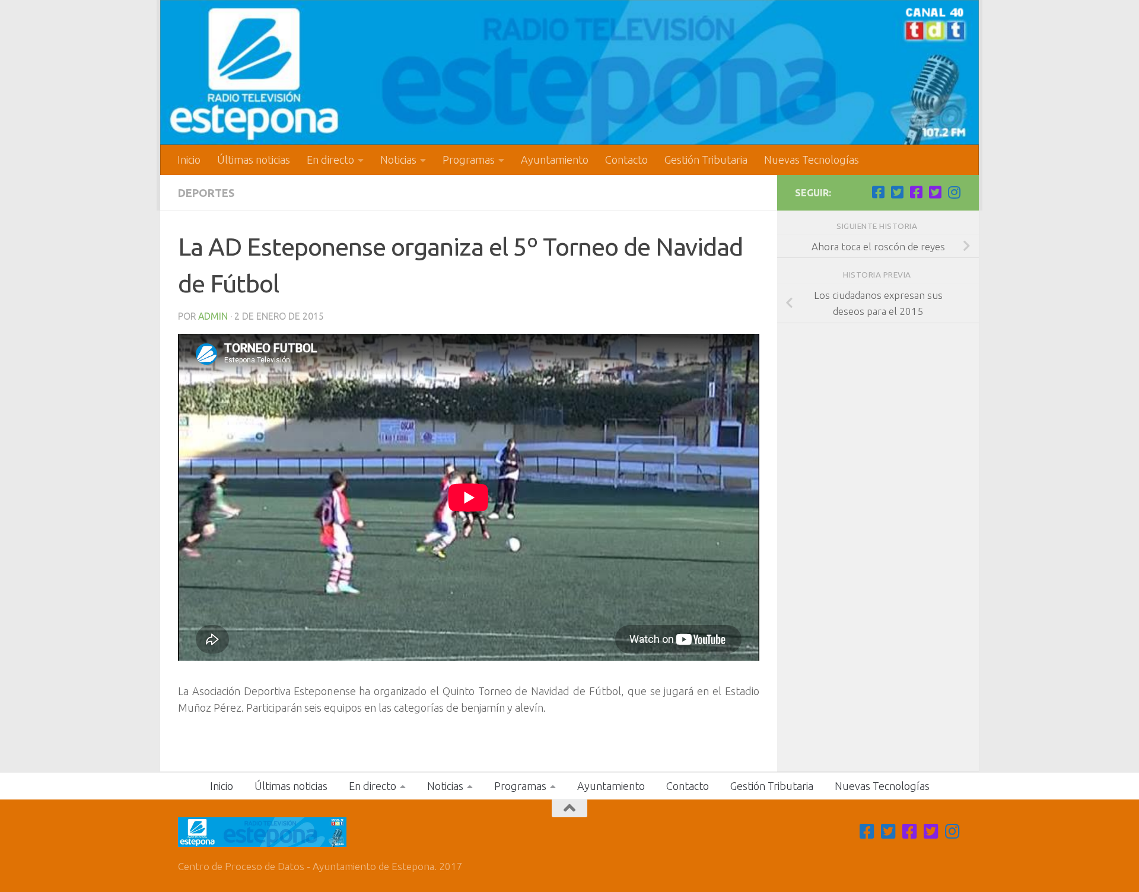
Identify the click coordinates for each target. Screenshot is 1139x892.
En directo (330, 159)
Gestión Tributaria (705, 159)
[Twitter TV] (897, 192)
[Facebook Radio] (916, 192)
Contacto (626, 159)
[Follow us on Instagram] (954, 192)
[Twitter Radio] (935, 192)
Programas (469, 159)
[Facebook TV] (878, 192)
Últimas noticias (253, 159)
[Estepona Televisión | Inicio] (569, 72)
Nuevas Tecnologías (811, 159)
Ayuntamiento (554, 159)
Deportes (206, 193)
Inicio (189, 159)
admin (213, 316)
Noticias (398, 159)
